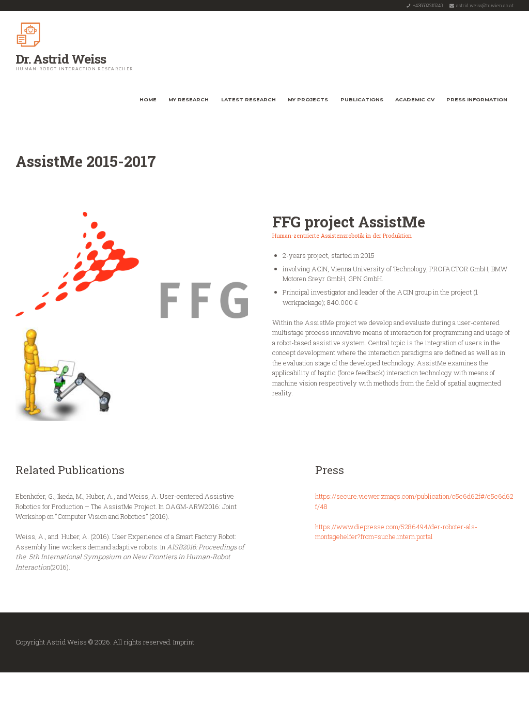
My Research (188, 99)
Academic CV (414, 99)
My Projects (308, 99)
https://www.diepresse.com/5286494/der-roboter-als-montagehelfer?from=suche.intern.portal (396, 532)
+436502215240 (428, 5)
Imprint (183, 642)
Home (148, 99)
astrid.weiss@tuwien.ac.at (485, 5)
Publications (361, 99)
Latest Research (248, 99)
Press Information (476, 99)
